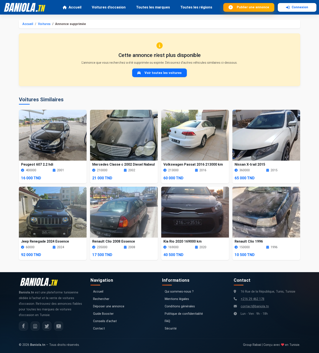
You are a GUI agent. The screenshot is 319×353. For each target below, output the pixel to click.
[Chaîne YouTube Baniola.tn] (58, 326)
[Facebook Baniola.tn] (23, 326)
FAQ (167, 321)
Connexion (300, 7)
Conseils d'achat (105, 321)
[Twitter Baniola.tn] (46, 326)
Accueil (75, 7)
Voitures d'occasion (109, 7)
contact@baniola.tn (255, 306)
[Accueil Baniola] (26, 7)
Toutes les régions (196, 7)
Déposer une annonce (108, 306)
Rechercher (101, 299)
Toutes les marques (153, 7)
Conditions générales (180, 306)
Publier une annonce (253, 7)
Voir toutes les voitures (163, 73)
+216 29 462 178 (252, 299)
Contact (99, 328)
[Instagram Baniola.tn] (35, 326)
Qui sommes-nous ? (179, 291)
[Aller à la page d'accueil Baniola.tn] (40, 282)
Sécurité (171, 328)
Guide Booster (103, 314)
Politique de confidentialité (184, 314)
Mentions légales (177, 299)
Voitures (44, 24)
